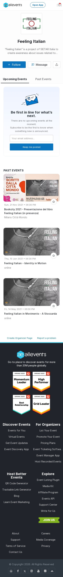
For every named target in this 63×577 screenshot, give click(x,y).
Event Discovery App (16, 449)
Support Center (48, 504)
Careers (45, 533)
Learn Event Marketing (17, 502)
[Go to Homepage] (11, 571)
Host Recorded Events (48, 461)
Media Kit (48, 486)
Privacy (45, 545)
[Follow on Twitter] (25, 571)
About (15, 533)
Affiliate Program (48, 492)
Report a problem (46, 338)
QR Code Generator (16, 483)
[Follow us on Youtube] (38, 571)
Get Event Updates (17, 442)
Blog (16, 495)
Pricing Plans (48, 442)
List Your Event (48, 430)
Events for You (16, 430)
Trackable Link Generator (16, 489)
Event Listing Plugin (48, 479)
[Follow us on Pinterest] (45, 571)
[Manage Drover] (6, 5)
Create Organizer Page (19, 338)
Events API (48, 498)
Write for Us (48, 510)
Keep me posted (31, 147)
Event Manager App (48, 455)
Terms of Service (15, 545)
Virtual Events (17, 436)
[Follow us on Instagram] (32, 571)
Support (15, 539)
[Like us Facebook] (18, 571)
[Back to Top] (52, 571)
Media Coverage (45, 539)
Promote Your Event (48, 436)
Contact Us (15, 551)
